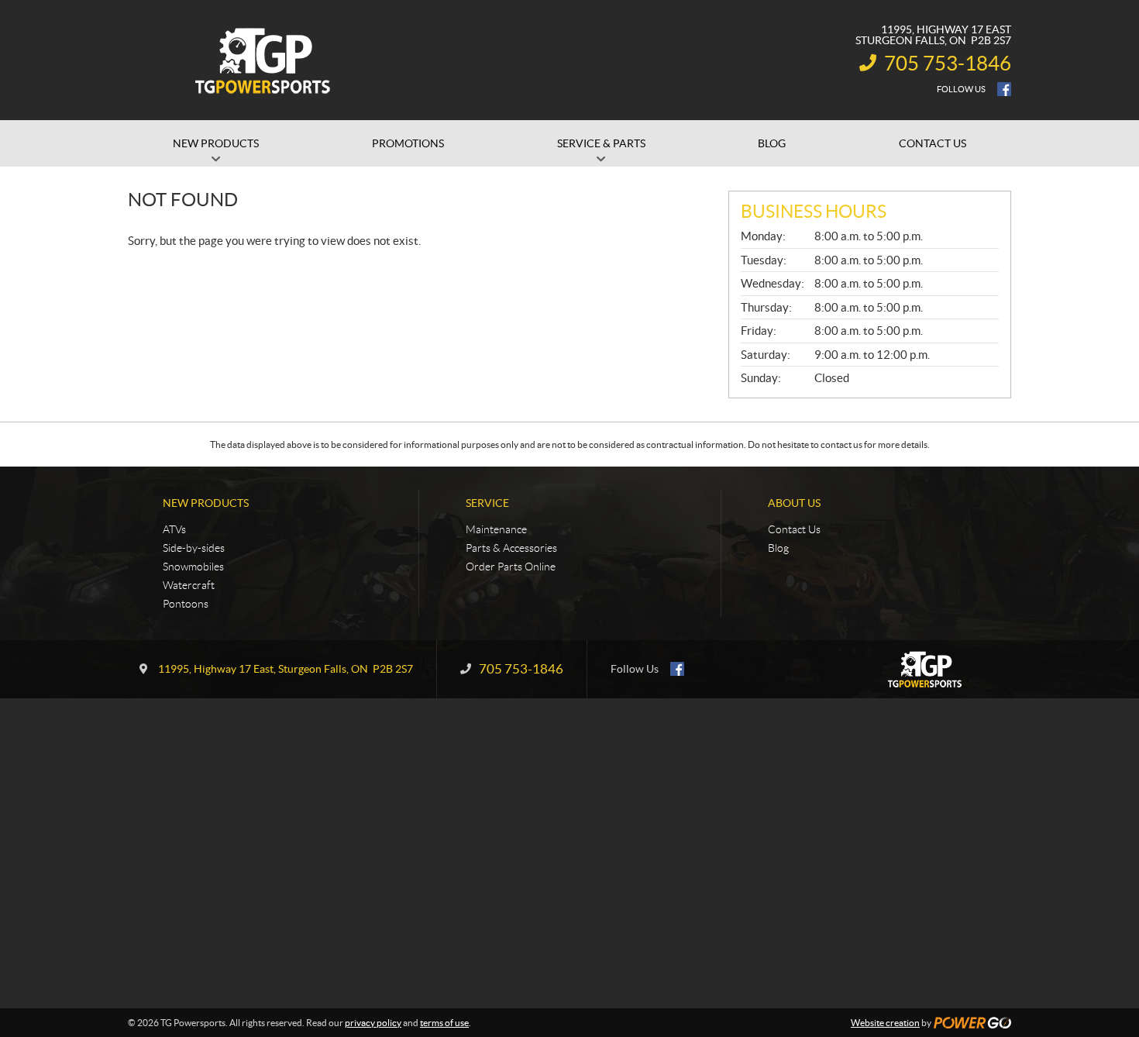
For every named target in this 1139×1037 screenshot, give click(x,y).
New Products (206, 503)
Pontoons (185, 604)
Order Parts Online (511, 566)
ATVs (174, 529)
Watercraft (189, 585)
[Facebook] (1004, 89)
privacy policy (373, 1023)
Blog (778, 548)
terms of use (444, 1023)
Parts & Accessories (511, 548)
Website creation (885, 1023)
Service (487, 503)
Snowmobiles (193, 566)
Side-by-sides (194, 548)
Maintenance (496, 529)
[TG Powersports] (263, 60)
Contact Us (794, 529)
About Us (794, 503)
